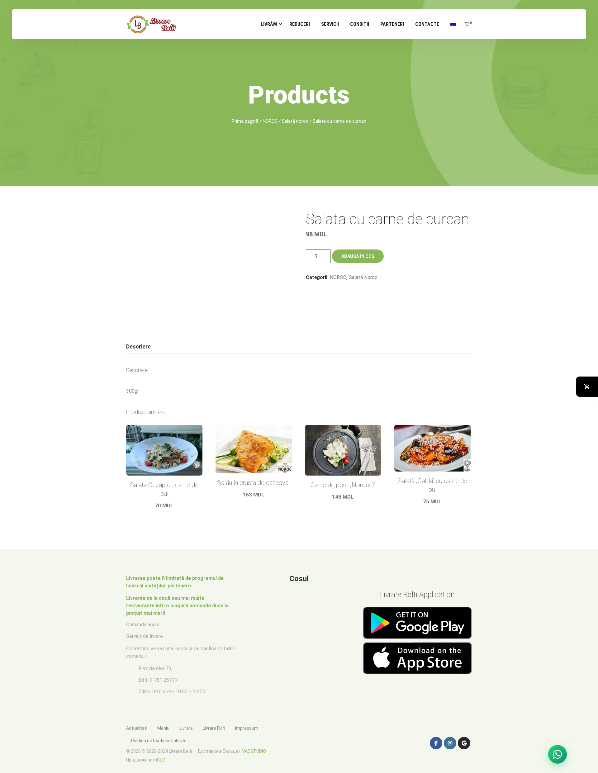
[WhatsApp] (557, 754)
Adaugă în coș (357, 256)
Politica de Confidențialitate (159, 740)
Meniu (163, 728)
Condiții (359, 24)
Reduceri (299, 24)
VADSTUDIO (254, 751)
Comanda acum (142, 625)
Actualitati (136, 728)
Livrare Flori (214, 728)
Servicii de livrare (144, 636)
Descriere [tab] (138, 346)
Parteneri (392, 24)
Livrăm (269, 24)
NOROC (270, 121)
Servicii (330, 24)
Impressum (246, 728)
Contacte (427, 24)
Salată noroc (295, 121)
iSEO (160, 759)
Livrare (186, 728)
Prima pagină (245, 121)
